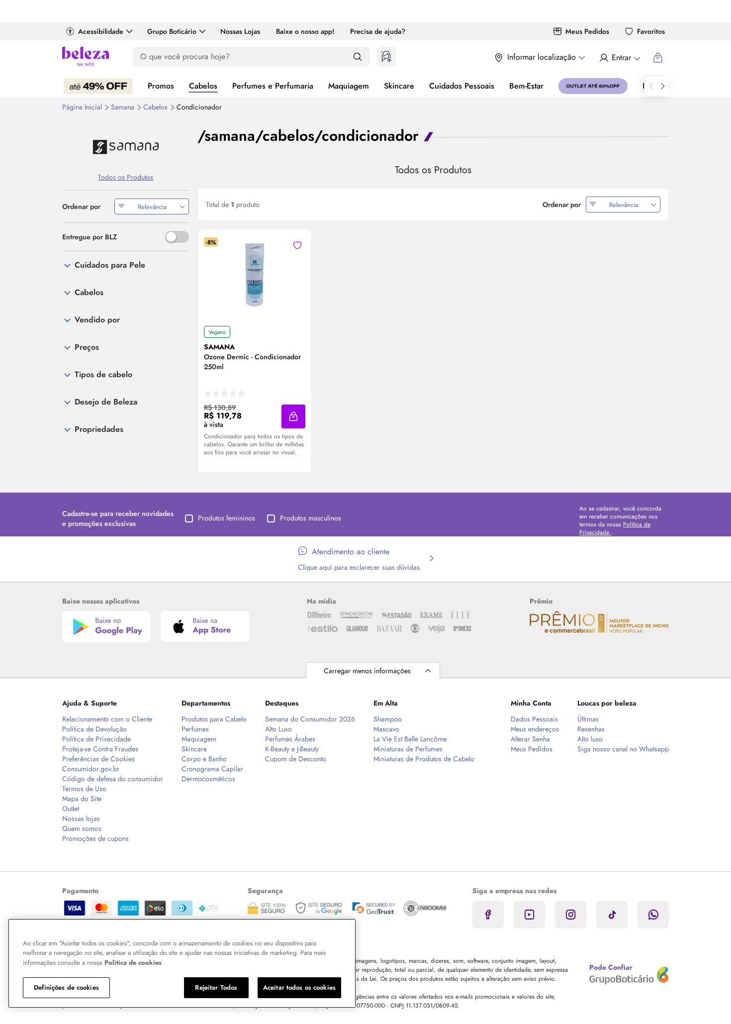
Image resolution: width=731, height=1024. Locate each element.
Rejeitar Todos (216, 987)
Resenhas (591, 729)
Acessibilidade (100, 31)
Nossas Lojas (240, 31)
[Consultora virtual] (386, 57)
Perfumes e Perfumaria (272, 86)
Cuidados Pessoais (461, 86)
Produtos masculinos (310, 518)
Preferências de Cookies (98, 759)
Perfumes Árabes (290, 739)
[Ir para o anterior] (651, 86)
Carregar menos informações (367, 671)
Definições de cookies (66, 987)
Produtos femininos (226, 518)
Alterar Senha (530, 739)
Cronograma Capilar (212, 769)
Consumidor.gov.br (90, 769)
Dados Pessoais (534, 719)
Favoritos (651, 31)
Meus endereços (535, 729)
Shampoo (387, 719)
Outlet (70, 809)
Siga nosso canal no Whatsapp (623, 749)
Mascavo (386, 729)
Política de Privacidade (96, 739)
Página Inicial (83, 107)
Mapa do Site (81, 799)
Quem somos (81, 828)
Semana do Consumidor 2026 (310, 719)
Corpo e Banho (204, 759)
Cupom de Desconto (295, 759)
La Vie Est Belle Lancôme (410, 739)
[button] (293, 416)
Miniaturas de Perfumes (408, 749)
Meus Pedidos (587, 31)
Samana (123, 107)
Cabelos (203, 86)
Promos (161, 86)
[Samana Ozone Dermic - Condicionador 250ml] (254, 277)
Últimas (588, 719)
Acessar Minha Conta (619, 58)
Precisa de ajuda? (377, 31)
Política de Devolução (94, 729)
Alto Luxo (278, 729)
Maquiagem (348, 86)
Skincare (399, 86)
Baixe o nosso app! (305, 31)
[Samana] (125, 147)
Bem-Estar (526, 86)
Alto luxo (590, 739)
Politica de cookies (133, 962)
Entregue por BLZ (89, 237)
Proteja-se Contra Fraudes (100, 749)
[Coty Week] (98, 86)
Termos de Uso (84, 789)
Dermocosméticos (208, 779)
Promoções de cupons (95, 838)
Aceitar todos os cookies (299, 987)
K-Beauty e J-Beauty (292, 749)
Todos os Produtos (125, 177)
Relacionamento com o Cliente (107, 719)
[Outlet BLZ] (593, 86)
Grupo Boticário (171, 31)
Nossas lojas (81, 818)
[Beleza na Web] (85, 57)
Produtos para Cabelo (214, 719)
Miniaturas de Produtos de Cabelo (423, 759)
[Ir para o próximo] (663, 86)
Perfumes (195, 729)
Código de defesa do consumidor (112, 779)
